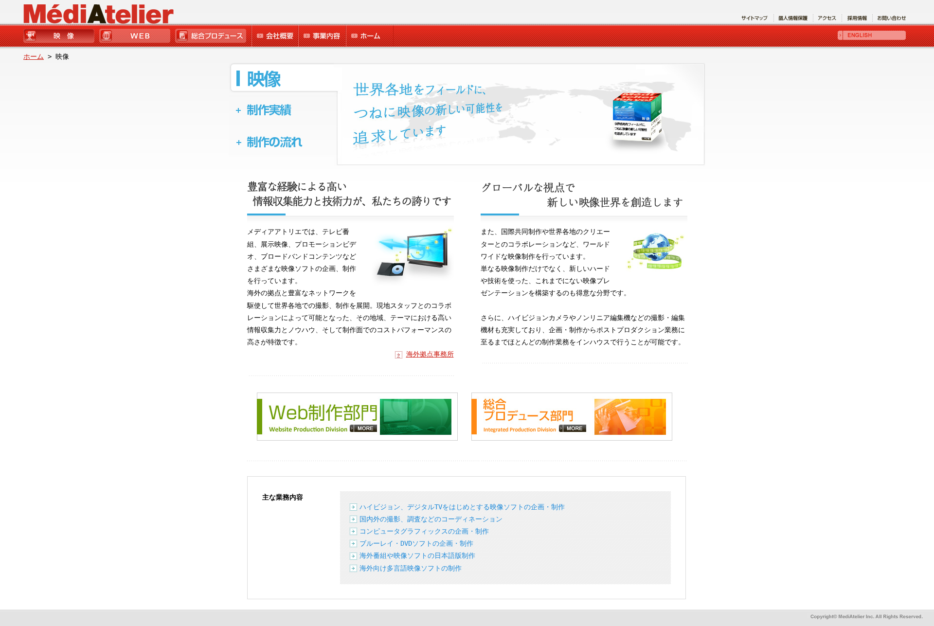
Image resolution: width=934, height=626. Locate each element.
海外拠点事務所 (430, 354)
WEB (136, 36)
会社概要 (274, 36)
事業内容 (321, 36)
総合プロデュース (212, 36)
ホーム (369, 36)
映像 (60, 36)
